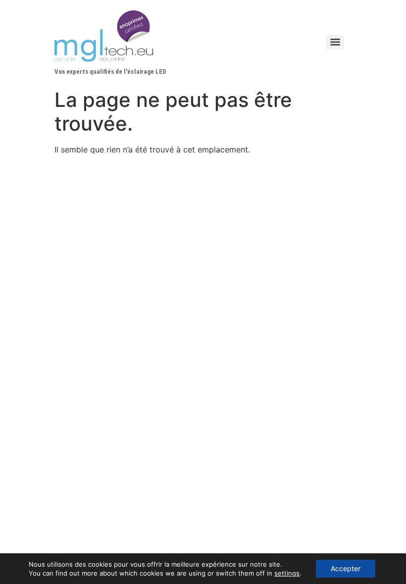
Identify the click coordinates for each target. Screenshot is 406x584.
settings (287, 573)
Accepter (345, 568)
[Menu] (335, 42)
